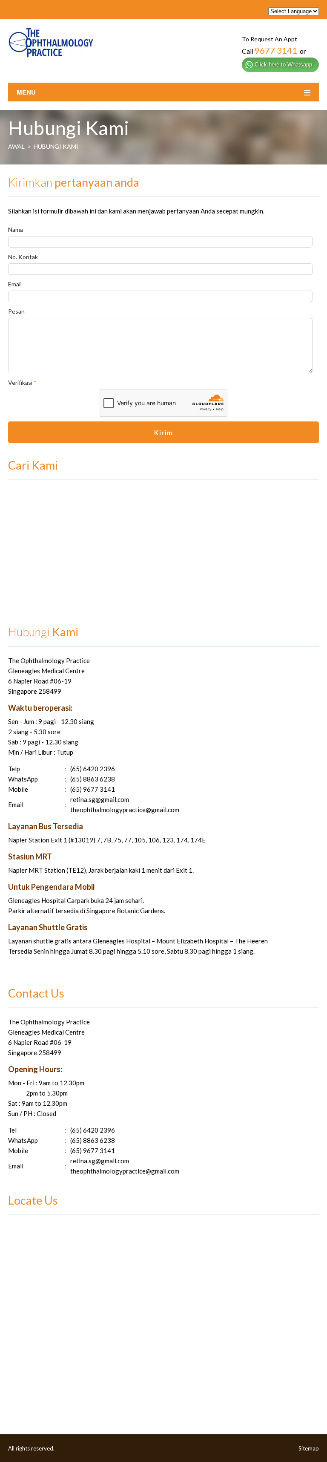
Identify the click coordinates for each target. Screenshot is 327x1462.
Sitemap (308, 1448)
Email (15, 284)
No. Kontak (23, 256)
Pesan (16, 311)
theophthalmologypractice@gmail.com (124, 809)
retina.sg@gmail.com (99, 799)
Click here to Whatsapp (283, 64)
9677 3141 (276, 50)
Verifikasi (22, 382)
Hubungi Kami (56, 146)
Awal (16, 146)
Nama (15, 229)
